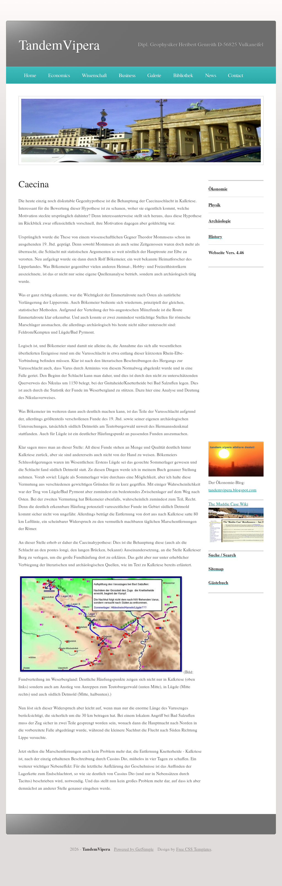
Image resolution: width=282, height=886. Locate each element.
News (210, 75)
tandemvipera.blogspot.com (232, 490)
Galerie (154, 75)
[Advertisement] (225, 350)
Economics (59, 75)
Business (127, 75)
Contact (235, 75)
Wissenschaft (94, 75)
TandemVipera (59, 44)
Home (30, 75)
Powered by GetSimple (134, 849)
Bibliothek (183, 75)
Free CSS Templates (193, 849)
